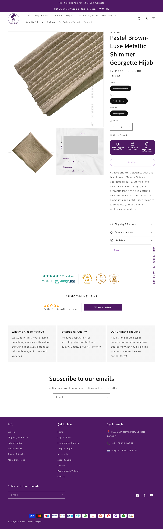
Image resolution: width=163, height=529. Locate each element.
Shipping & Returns (18, 437)
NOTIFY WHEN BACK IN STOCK (154, 264)
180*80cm (120, 101)
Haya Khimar (64, 437)
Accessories (63, 454)
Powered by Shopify (33, 522)
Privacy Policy (15, 448)
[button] (88, 15)
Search (11, 431)
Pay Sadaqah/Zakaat (68, 471)
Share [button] (117, 250)
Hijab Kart (19, 522)
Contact (61, 476)
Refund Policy (15, 443)
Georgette (120, 114)
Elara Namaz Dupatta (68, 443)
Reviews (61, 465)
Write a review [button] (102, 307)
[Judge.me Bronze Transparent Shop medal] (101, 278)
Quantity (114, 120)
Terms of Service (16, 454)
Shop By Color (64, 459)
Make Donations (16, 459)
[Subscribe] (106, 397)
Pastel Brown (122, 89)
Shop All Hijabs (65, 448)
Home (60, 431)
